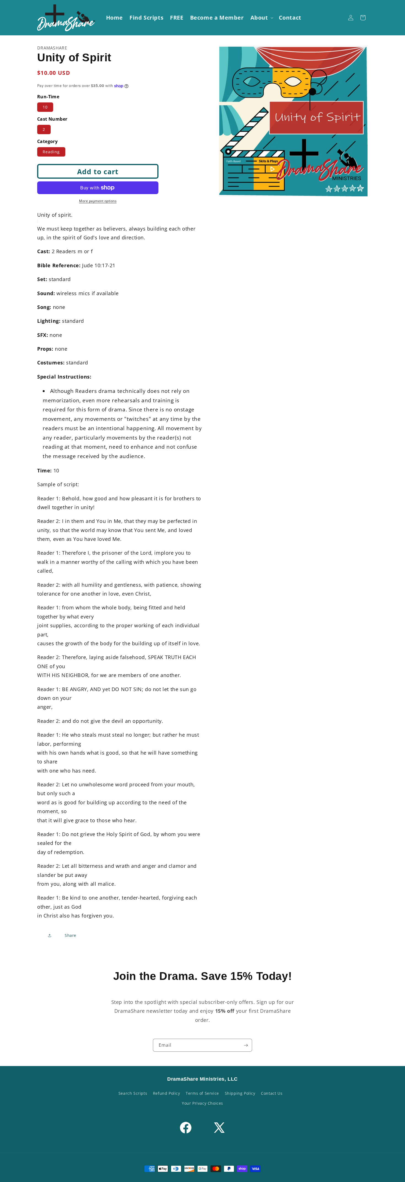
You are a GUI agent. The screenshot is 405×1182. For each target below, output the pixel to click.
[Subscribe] (246, 1045)
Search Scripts (132, 1093)
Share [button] (70, 935)
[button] (261, 18)
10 (45, 107)
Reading (51, 151)
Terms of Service (202, 1093)
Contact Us (271, 1093)
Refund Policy (166, 1093)
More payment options (98, 201)
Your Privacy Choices (202, 1103)
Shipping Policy (240, 1093)
